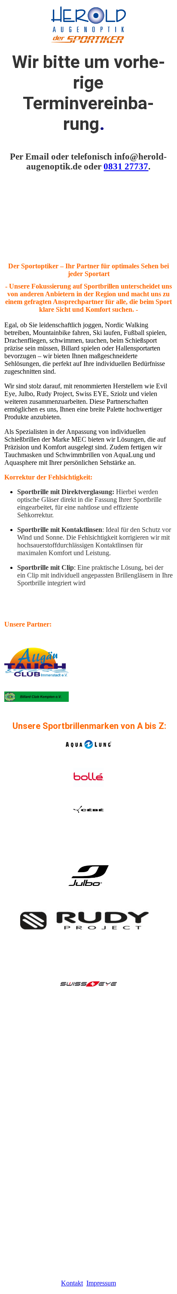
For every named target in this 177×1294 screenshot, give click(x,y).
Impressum (101, 1283)
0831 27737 (126, 166)
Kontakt (72, 1283)
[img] (88, 21)
